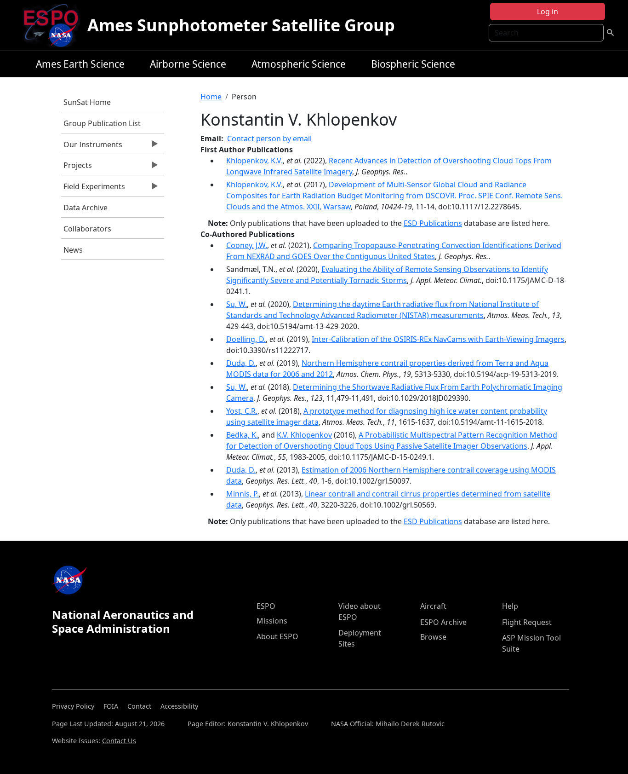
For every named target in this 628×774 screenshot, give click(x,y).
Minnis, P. (242, 494)
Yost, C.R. (241, 411)
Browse (433, 637)
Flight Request (527, 622)
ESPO (266, 606)
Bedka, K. (242, 435)
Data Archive (85, 207)
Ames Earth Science (80, 64)
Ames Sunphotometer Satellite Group (241, 25)
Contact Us (119, 740)
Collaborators (87, 229)
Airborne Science (188, 64)
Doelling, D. (246, 339)
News (73, 250)
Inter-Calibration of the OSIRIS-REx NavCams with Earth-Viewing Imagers (438, 339)
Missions (272, 621)
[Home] (54, 25)
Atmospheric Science (298, 64)
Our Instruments (91, 146)
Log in (547, 11)
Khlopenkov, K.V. (254, 161)
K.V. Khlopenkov (304, 435)
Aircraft (433, 606)
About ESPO (277, 636)
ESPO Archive (443, 622)
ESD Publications (433, 223)
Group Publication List (102, 123)
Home (211, 97)
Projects (76, 167)
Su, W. (236, 304)
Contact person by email (269, 138)
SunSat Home (87, 102)
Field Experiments (93, 188)
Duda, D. (241, 363)
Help (510, 606)
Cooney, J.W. (246, 245)
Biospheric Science (413, 64)
